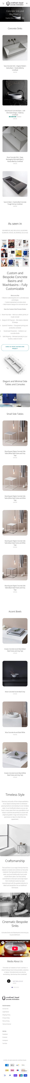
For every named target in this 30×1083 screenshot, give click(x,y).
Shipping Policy (6, 1015)
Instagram (5, 1040)
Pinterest (4, 1037)
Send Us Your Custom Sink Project (15, 347)
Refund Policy (6, 1021)
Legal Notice (5, 1011)
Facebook (5, 1034)
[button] (12, 116)
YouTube (4, 1043)
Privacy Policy (6, 1018)
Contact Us (5, 1008)
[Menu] (26, 3)
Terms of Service (6, 1024)
